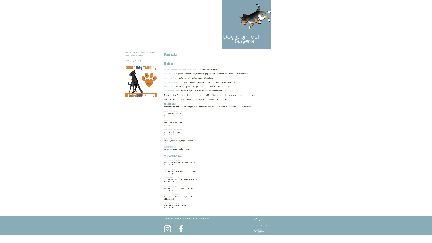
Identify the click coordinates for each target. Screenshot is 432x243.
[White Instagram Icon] (167, 229)
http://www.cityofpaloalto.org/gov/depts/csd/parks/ (196, 78)
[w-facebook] (181, 229)
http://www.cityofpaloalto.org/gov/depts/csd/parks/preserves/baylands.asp (207, 82)
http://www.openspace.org (208, 69)
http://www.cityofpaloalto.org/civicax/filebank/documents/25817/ (204, 91)
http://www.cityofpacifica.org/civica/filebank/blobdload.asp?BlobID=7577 (203, 99)
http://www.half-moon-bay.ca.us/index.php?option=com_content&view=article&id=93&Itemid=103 (212, 74)
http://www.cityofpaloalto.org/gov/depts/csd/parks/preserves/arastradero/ (201, 86)
